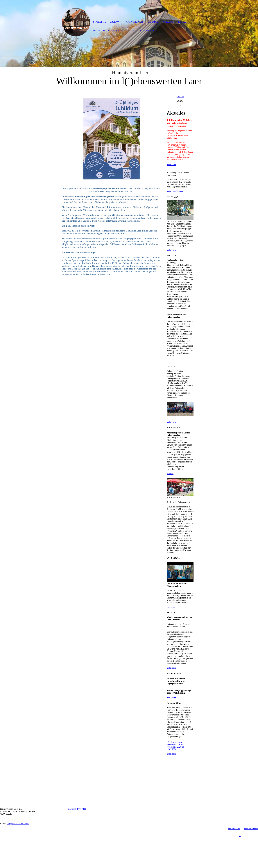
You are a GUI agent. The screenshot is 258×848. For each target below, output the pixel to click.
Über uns (115, 22)
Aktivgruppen (134, 22)
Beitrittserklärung (74, 218)
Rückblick (168, 22)
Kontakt (183, 22)
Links (132, 31)
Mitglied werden (78, 808)
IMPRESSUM (251, 828)
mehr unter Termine (175, 191)
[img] (76, 22)
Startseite (99, 22)
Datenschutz (234, 828)
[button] (240, 836)
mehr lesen (171, 164)
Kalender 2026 (148, 31)
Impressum (119, 31)
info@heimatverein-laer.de (120, 220)
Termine (180, 96)
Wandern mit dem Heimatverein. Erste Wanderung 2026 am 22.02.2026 (175, 745)
